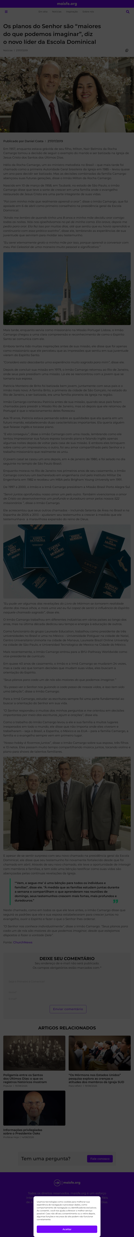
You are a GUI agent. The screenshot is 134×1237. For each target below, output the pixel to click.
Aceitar (67, 1229)
